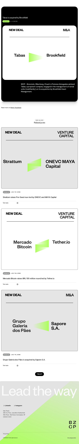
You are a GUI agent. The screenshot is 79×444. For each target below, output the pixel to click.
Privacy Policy (6, 434)
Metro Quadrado (15, 108)
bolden (74, 438)
